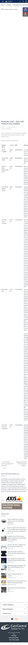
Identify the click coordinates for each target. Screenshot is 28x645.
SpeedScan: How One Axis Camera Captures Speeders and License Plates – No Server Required (16, 538)
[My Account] (23, 1)
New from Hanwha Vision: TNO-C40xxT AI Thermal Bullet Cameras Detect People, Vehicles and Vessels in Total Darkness (17, 529)
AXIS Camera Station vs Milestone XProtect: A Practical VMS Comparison (16, 552)
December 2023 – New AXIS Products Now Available (21, 463)
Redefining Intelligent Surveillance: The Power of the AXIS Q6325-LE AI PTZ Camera (16, 567)
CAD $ (25, 15)
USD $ (25, 10)
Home (2, 4)
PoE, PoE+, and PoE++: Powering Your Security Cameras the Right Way (16, 545)
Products (9, 4)
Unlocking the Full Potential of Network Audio (16, 588)
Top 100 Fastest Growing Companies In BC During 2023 (7, 463)
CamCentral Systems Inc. (6, 128)
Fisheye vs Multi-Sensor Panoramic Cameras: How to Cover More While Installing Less (15, 521)
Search (20, 1)
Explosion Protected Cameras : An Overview (15, 574)
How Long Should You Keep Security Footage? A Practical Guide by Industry (16, 559)
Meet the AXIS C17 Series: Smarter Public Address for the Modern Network (16, 581)
